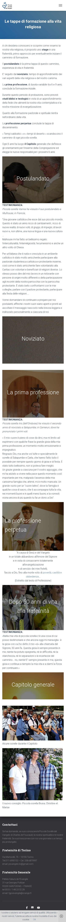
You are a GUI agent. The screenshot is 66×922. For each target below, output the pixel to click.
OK (34, 919)
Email (32, 907)
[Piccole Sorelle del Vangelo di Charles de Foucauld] (8, 5)
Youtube (38, 907)
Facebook (27, 907)
